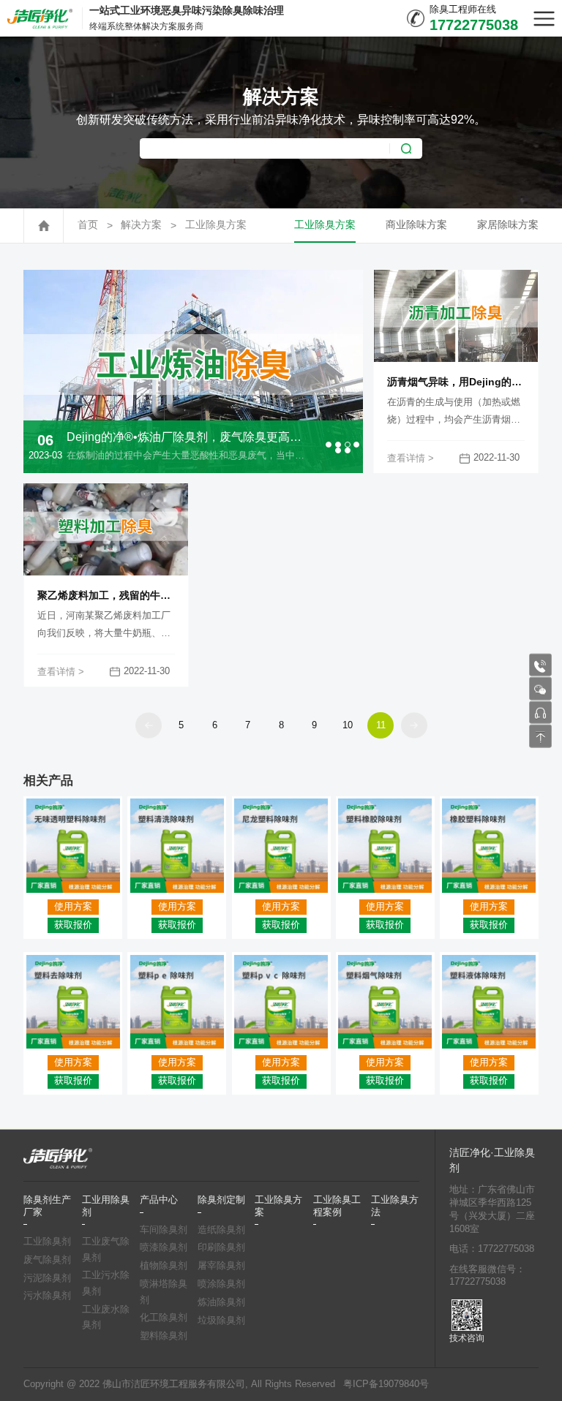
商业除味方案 (416, 224)
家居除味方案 (508, 224)
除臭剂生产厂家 (47, 1206)
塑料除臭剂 (163, 1336)
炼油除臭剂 (221, 1302)
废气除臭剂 (47, 1260)
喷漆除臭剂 (163, 1247)
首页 (88, 224)
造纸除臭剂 (221, 1230)
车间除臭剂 (163, 1230)
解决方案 (141, 224)
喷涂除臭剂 (221, 1284)
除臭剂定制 (221, 1200)
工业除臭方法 (395, 1206)
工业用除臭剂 (106, 1206)
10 (347, 725)
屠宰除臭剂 (221, 1266)
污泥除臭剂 (47, 1278)
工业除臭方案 (216, 224)
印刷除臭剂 (221, 1247)
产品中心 (159, 1200)
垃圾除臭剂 (221, 1320)
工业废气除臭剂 (106, 1249)
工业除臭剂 (47, 1241)
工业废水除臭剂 (106, 1317)
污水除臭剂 (47, 1296)
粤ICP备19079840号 (386, 1384)
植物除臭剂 (163, 1266)
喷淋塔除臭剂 (163, 1292)
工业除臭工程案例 (337, 1206)
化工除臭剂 (163, 1318)
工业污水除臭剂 (106, 1283)
